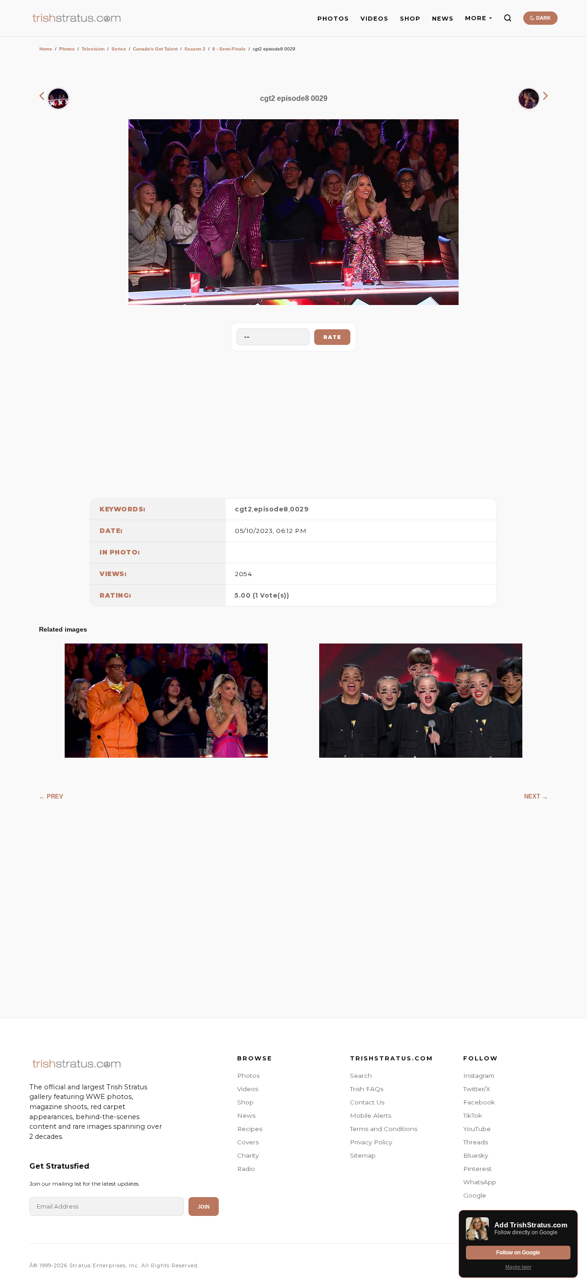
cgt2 (243, 509)
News (246, 1115)
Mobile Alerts (370, 1115)
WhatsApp (479, 1182)
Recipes (249, 1128)
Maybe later (518, 1267)
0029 (299, 509)
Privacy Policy (371, 1142)
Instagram (478, 1075)
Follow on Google (518, 1252)
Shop (245, 1102)
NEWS (443, 18)
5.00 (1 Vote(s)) (262, 595)
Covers (248, 1142)
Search (361, 1075)
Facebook (479, 1102)
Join (204, 1206)
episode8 (271, 509)
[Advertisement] (293, 422)
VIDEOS (374, 18)
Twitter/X (476, 1089)
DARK (543, 18)
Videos (247, 1089)
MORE (476, 18)
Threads (475, 1142)
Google (474, 1195)
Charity (248, 1155)
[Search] (508, 18)
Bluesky (475, 1155)
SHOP (410, 18)
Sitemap (363, 1155)
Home (45, 48)
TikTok (472, 1115)
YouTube (477, 1128)
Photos (67, 48)
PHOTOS (333, 18)
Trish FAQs (366, 1089)
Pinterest (477, 1168)
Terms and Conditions (383, 1128)
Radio (246, 1168)
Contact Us (367, 1102)
